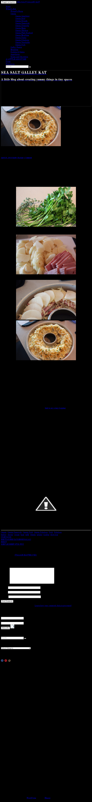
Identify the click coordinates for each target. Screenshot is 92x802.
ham (22, 535)
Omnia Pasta (20, 38)
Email (4, 592)
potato (39, 535)
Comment (5, 583)
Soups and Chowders (19, 57)
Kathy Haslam (17, 158)
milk (27, 535)
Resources (10, 64)
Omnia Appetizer (22, 16)
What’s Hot (11, 9)
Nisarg (47, 798)
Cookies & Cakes (18, 52)
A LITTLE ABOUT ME (16, 59)
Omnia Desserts (22, 26)
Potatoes (58, 532)
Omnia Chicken (21, 31)
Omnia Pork (20, 45)
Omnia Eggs (20, 28)
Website (4, 597)
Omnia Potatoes (22, 40)
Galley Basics (16, 47)
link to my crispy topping (55, 408)
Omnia (13, 14)
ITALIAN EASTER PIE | (26, 555)
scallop (46, 535)
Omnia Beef (20, 19)
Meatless (14, 50)
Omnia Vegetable (22, 43)
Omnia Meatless (22, 35)
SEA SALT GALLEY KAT (28, 2)
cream (17, 535)
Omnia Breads (21, 21)
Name (4, 588)
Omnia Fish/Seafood (24, 33)
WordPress (31, 798)
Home (8, 7)
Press (8, 62)
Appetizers (15, 54)
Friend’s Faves (17, 11)
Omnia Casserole (22, 23)
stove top (54, 535)
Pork (51, 532)
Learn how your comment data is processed (53, 606)
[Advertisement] (46, 679)
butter (3, 535)
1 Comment (28, 158)
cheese (10, 535)
